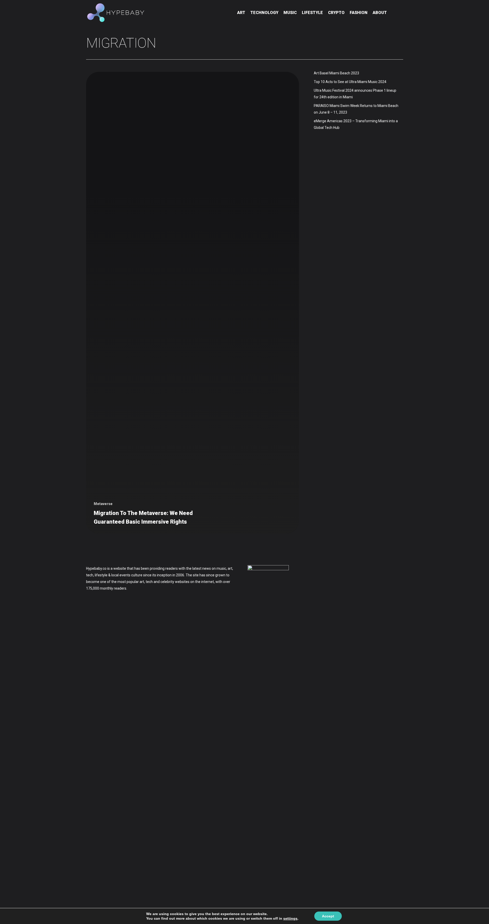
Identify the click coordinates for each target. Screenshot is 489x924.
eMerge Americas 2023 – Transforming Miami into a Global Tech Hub (356, 124)
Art (241, 12)
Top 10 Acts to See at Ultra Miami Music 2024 (350, 82)
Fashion (359, 12)
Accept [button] (328, 916)
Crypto (336, 12)
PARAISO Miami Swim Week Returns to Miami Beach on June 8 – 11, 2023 (356, 109)
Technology (264, 12)
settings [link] (290, 918)
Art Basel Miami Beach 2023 (336, 73)
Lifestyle (312, 12)
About (380, 12)
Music (290, 12)
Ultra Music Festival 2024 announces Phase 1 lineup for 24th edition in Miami (355, 93)
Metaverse (103, 504)
